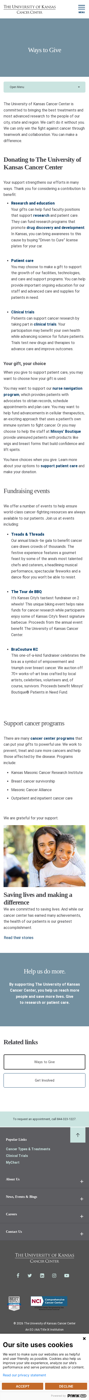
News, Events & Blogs (21, 1197)
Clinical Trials (17, 1156)
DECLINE (66, 1386)
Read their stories (18, 937)
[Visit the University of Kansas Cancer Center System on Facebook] (18, 1275)
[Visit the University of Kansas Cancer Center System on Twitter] (30, 1275)
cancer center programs (52, 738)
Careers (11, 1214)
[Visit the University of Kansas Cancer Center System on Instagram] (54, 1275)
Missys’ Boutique (66, 431)
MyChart (12, 1162)
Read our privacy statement (24, 1375)
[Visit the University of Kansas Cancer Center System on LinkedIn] (42, 1275)
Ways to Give (44, 1062)
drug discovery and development (55, 227)
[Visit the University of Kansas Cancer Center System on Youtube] (66, 1275)
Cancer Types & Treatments (28, 1149)
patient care (58, 1002)
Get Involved (44, 1080)
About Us (12, 1179)
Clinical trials (22, 312)
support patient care (59, 466)
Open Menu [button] (17, 87)
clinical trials (45, 324)
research (41, 215)
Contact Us (14, 1231)
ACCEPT (22, 1386)
